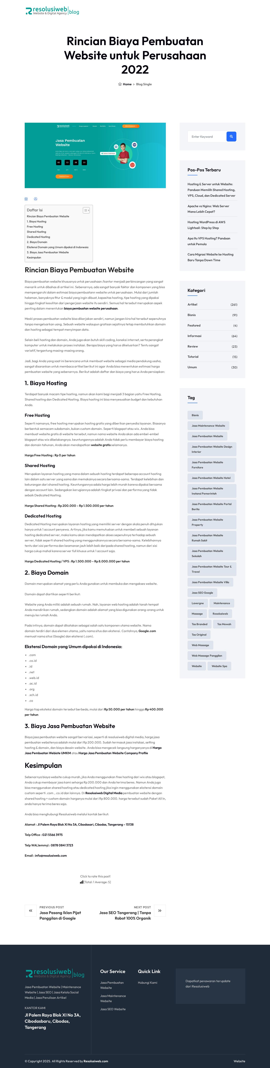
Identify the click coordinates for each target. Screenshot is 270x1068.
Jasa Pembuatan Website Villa (210, 582)
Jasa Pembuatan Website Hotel (211, 478)
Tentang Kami (131, 10)
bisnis (195, 415)
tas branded (199, 624)
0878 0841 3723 (62, 845)
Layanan (103, 10)
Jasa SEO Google (202, 592)
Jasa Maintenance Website (208, 425)
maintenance (222, 603)
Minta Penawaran (163, 10)
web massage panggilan (207, 655)
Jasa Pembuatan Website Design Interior (212, 449)
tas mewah (224, 624)
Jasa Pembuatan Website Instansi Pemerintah (207, 491)
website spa (219, 666)
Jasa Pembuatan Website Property (207, 522)
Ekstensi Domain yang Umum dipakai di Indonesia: (58, 247)
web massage (200, 645)
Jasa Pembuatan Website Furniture (207, 464)
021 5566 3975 (52, 835)
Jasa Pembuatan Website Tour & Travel (212, 569)
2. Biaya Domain (37, 242)
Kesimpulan (34, 257)
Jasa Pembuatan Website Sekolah (207, 553)
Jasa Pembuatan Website (207, 436)
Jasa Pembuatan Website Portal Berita (211, 506)
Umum (192, 367)
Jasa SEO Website (113, 1009)
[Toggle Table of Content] (84, 210)
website (197, 666)
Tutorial (193, 357)
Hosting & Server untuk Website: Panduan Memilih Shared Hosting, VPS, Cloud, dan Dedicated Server (211, 189)
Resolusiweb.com (96, 1061)
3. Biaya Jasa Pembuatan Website (48, 252)
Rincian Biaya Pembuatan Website (48, 216)
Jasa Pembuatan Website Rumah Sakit (207, 538)
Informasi (194, 336)
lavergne (198, 603)
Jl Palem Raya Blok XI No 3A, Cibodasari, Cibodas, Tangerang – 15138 (85, 824)
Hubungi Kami (147, 982)
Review (193, 346)
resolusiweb (220, 613)
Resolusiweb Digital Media (103, 793)
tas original (199, 634)
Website (239, 1061)
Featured (194, 325)
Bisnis (192, 315)
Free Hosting (35, 226)
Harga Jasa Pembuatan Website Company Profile (113, 753)
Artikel (192, 304)
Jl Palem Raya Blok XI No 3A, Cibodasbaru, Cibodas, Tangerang (53, 1021)
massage (197, 613)
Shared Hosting (36, 232)
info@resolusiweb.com (223, 12)
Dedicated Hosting (38, 237)
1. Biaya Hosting (36, 221)
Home (127, 84)
